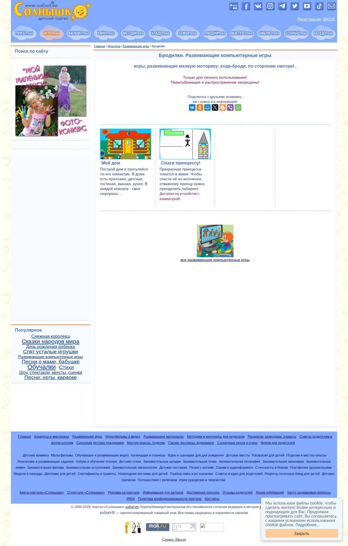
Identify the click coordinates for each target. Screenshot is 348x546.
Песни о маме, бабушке (51, 361)
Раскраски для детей (268, 455)
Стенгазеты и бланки (271, 467)
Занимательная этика (200, 461)
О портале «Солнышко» (86, 492)
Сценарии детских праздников (100, 443)
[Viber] (230, 107)
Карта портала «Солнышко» (42, 492)
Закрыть (301, 533)
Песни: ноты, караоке (50, 377)
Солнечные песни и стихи (237, 443)
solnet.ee (132, 507)
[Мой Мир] (207, 107)
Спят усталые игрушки (50, 351)
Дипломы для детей (60, 473)
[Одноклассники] (200, 107)
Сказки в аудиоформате (234, 467)
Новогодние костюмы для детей (143, 473)
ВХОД (328, 19)
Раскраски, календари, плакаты (272, 437)
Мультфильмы (62, 455)
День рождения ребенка (50, 346)
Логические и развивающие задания (45, 461)
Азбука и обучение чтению (96, 461)
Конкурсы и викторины (51, 437)
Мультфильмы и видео (122, 437)
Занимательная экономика (283, 461)
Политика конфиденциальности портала (169, 499)
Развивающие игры (136, 46)
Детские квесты (238, 455)
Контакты (212, 499)
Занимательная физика (45, 467)
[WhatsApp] (238, 107)
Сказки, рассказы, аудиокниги (191, 443)
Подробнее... (308, 524)
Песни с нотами (201, 467)
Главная (99, 46)
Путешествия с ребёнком (157, 480)
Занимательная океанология (134, 467)
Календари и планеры (148, 455)
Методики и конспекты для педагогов (215, 437)
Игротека (114, 46)
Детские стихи (130, 461)
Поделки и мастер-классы (307, 455)
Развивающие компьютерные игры (50, 357)
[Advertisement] (215, 346)
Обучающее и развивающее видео (102, 455)
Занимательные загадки (162, 461)
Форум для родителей (278, 443)
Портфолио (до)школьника (311, 467)
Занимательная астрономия (88, 467)
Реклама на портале (123, 492)
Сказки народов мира (50, 341)
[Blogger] (222, 107)
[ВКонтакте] (192, 107)
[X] (215, 107)
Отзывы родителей (238, 492)
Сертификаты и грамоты (97, 473)
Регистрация (309, 19)
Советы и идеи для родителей (239, 473)
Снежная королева (50, 336)
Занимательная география (239, 461)
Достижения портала (203, 492)
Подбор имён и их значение (191, 473)
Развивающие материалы (164, 437)
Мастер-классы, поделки (146, 443)
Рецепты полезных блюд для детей (292, 473)
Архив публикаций (270, 492)
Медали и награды (28, 473)
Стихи (66, 367)
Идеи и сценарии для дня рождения (196, 455)
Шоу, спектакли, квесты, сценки (50, 372)
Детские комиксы (36, 455)
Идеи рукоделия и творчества (202, 480)
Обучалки (41, 366)
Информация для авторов (163, 492)
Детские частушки (173, 467)
